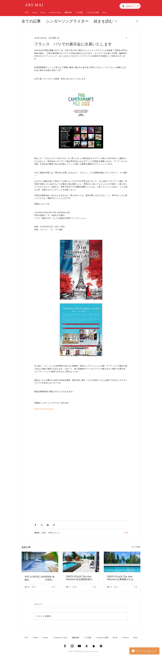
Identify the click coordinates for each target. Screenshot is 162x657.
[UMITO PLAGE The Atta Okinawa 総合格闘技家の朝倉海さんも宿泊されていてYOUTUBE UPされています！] (81, 562)
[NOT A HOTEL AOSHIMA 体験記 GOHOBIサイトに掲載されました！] (40, 562)
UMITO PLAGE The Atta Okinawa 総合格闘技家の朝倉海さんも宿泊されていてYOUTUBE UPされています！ (81, 578)
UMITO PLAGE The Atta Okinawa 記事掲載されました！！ (121, 578)
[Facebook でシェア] (35, 525)
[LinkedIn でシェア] (48, 525)
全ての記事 (31, 21)
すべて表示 (136, 547)
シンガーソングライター (67, 21)
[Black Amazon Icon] (86, 646)
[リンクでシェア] (54, 525)
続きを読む (103, 21)
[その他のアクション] (126, 37)
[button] (137, 21)
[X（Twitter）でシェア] (41, 525)
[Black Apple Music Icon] (94, 646)
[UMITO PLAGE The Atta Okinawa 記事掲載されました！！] (122, 562)
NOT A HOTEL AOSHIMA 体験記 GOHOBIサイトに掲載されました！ (40, 578)
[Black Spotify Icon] (101, 646)
